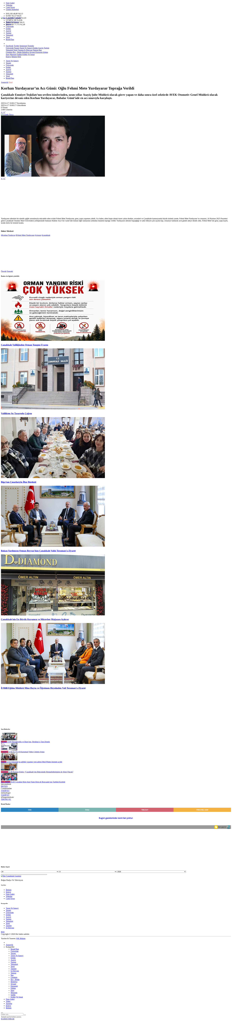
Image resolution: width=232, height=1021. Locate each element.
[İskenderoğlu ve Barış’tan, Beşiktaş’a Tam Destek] (9, 740)
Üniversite (10, 26)
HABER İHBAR (7, 1019)
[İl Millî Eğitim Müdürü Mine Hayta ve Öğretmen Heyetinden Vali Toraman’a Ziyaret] (53, 683)
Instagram (23, 46)
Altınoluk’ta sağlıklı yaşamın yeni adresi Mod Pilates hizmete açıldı (34, 762)
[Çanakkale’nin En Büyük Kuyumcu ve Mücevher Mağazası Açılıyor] (53, 615)
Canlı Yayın (10, 7)
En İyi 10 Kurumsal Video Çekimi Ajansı (26, 752)
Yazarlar (9, 1003)
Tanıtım (20, 50)
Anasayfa (4, 82)
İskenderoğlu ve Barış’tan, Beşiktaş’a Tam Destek (28, 742)
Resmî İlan (10, 39)
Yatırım (35, 50)
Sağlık (19, 54)
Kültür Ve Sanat (28, 54)
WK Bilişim (20, 938)
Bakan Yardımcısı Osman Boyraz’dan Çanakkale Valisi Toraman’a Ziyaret (38, 550)
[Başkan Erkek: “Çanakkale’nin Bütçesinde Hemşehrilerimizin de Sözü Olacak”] (9, 770)
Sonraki (10, 271)
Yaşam (8, 24)
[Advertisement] (73, 199)
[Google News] (7, 114)
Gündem (9, 52)
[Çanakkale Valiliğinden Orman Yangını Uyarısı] (53, 340)
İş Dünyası (28, 50)
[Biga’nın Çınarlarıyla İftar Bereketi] (53, 477)
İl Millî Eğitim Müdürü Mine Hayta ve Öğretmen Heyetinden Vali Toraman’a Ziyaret (43, 688)
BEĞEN (4, 786)
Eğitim (45, 52)
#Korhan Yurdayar (8, 235)
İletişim (14, 57)
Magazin (13, 54)
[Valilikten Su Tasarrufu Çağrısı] (53, 409)
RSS (19, 57)
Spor (7, 54)
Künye (8, 57)
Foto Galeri (10, 3)
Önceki (4, 271)
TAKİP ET (5, 791)
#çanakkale (46, 235)
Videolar (9, 5)
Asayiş (8, 31)
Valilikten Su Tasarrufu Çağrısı (16, 413)
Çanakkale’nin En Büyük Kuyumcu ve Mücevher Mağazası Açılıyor (35, 619)
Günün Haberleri (12, 9)
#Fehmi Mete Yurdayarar (25, 235)
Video (8, 1001)
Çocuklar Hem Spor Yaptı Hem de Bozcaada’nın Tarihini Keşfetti (37, 782)
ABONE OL (6, 799)
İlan (40, 50)
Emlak (8, 29)
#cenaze (38, 235)
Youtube (31, 46)
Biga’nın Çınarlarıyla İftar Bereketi (18, 482)
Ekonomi (38, 52)
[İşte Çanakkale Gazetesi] (11, 18)
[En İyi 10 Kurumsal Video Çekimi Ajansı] (9, 750)
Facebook (9, 46)
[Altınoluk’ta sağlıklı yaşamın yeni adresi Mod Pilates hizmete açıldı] (9, 760)
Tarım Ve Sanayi (12, 22)
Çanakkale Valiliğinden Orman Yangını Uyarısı (24, 345)
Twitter (16, 46)
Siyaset (32, 52)
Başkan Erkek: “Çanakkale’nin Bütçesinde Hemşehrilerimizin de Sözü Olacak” (40, 772)
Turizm (8, 33)
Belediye (25, 52)
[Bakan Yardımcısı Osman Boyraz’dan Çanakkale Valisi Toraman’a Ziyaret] (53, 546)
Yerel (8, 37)
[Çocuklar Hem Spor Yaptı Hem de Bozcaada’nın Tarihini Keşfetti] (9, 780)
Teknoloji (9, 35)
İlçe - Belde (17, 52)
